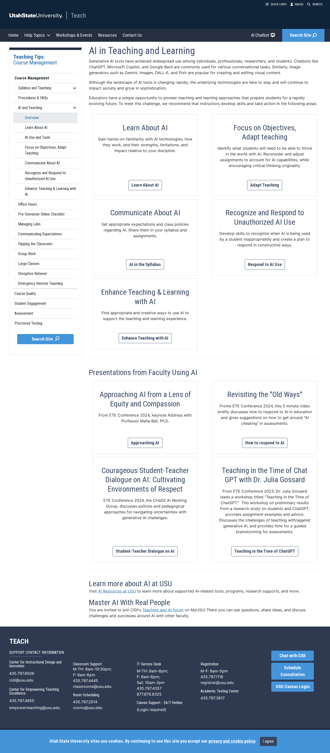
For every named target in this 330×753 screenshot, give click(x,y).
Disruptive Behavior (32, 273)
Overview (32, 117)
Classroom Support (87, 664)
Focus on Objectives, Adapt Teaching (45, 150)
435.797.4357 (149, 688)
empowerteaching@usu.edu (34, 707)
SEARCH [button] (317, 4)
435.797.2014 (85, 701)
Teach (78, 15)
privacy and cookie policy (231, 741)
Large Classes (28, 263)
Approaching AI (145, 443)
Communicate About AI (42, 163)
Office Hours (27, 204)
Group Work (27, 253)
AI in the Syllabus (145, 264)
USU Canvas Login (292, 686)
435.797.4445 (85, 680)
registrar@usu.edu (217, 682)
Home (13, 35)
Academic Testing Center (220, 691)
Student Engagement (30, 303)
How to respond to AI (264, 443)
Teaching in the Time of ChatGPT (264, 551)
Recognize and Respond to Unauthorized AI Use (45, 176)
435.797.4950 (21, 700)
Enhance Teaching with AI (145, 338)
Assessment (23, 313)
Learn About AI (36, 127)
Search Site (300, 35)
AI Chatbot (260, 35)
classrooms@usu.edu (92, 686)
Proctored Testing (28, 323)
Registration (210, 664)
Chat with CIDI (293, 655)
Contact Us (132, 35)
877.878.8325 (149, 694)
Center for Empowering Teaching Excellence (34, 691)
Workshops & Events (74, 35)
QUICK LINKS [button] (279, 4)
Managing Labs (29, 224)
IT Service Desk (149, 664)
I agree (268, 741)
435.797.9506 (21, 673)
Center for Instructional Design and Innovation (35, 664)
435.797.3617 (213, 698)
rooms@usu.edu (87, 707)
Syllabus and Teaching (34, 88)
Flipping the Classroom (35, 244)
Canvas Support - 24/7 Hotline (159, 702)
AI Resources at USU (117, 591)
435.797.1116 (212, 676)
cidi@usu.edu (21, 680)
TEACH (19, 641)
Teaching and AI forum (163, 609)
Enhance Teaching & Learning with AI (50, 191)
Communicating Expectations (40, 234)
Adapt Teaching (264, 185)
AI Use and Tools (37, 137)
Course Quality (25, 293)
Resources (107, 35)
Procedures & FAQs (33, 98)
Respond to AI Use (265, 264)
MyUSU (299, 4)
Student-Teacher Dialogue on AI (145, 551)
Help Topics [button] (34, 35)
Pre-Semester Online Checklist (41, 214)
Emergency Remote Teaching (40, 283)
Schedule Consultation (292, 671)
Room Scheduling (86, 695)
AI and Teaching (30, 107)
